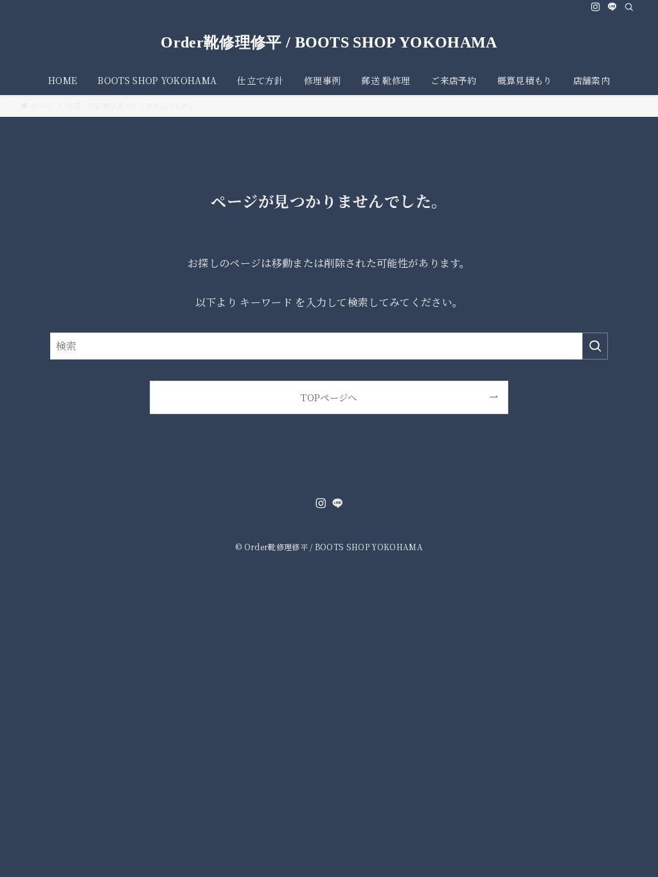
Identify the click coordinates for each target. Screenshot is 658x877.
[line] (612, 7)
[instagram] (595, 7)
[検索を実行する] (595, 346)
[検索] (629, 7)
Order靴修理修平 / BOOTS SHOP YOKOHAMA (329, 42)
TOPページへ (329, 397)
